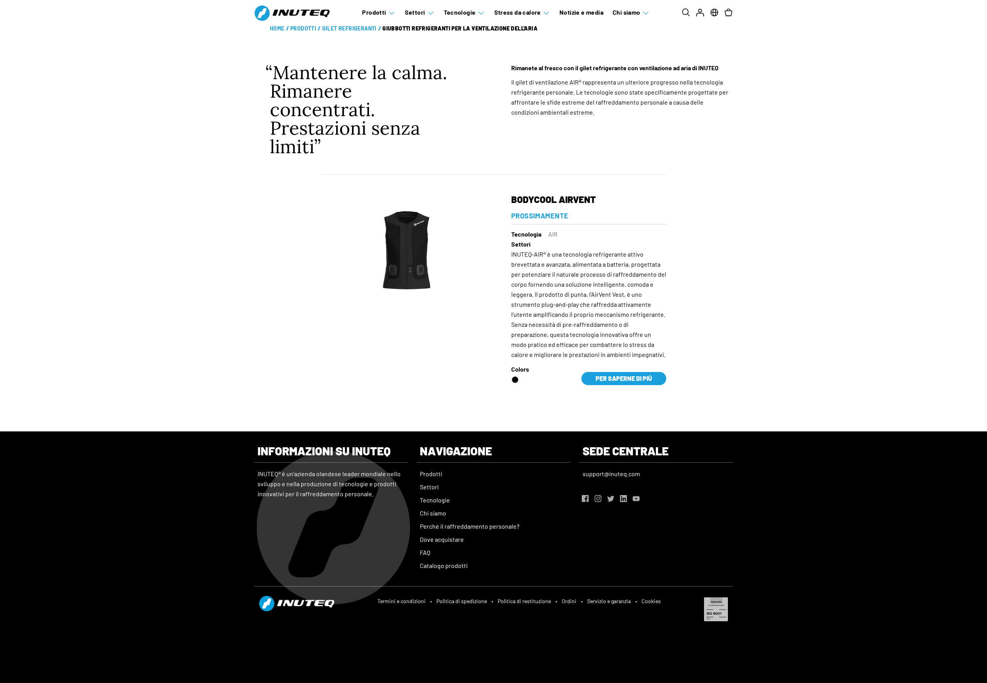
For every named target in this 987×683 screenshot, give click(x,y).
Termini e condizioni (401, 601)
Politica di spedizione (461, 601)
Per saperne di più (624, 378)
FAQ (425, 552)
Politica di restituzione (524, 601)
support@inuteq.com (611, 473)
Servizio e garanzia (609, 601)
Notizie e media (581, 12)
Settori (415, 12)
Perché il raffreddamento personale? (469, 526)
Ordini (569, 601)
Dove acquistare (442, 539)
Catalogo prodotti (444, 565)
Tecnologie (460, 12)
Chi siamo (626, 12)
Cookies (651, 601)
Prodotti (374, 12)
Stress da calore (517, 12)
